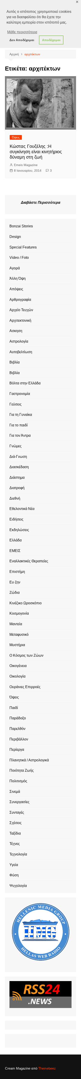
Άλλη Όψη (17, 278)
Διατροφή (17, 488)
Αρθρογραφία (20, 299)
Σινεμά (14, 791)
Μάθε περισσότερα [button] (22, 32)
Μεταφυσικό (19, 634)
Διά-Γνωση (18, 457)
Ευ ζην (14, 582)
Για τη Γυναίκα (20, 415)
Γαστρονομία (19, 394)
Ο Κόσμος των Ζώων (26, 655)
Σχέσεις (15, 823)
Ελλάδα (15, 540)
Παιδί (13, 708)
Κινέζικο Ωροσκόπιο (25, 603)
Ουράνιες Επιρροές (24, 687)
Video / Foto (19, 257)
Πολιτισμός (18, 781)
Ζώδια (14, 592)
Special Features (23, 247)
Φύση (14, 875)
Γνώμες (15, 446)
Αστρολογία (18, 341)
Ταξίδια (15, 833)
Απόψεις (16, 289)
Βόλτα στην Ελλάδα (24, 383)
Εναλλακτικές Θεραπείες (28, 561)
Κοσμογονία (19, 613)
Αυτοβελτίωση (20, 352)
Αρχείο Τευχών (21, 310)
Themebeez (47, 1068)
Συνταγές (16, 812)
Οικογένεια (18, 666)
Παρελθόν (17, 729)
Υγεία (13, 865)
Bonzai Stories (21, 226)
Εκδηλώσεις (19, 530)
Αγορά (14, 268)
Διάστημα (17, 477)
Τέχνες (14, 844)
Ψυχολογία (18, 886)
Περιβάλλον (18, 739)
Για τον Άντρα (20, 435)
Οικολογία (17, 676)
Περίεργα (16, 749)
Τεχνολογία (18, 854)
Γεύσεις (15, 404)
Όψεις (16, 137)
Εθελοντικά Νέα (21, 509)
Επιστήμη (17, 572)
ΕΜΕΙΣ (14, 551)
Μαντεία (15, 624)
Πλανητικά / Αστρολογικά (29, 760)
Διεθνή (14, 498)
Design (15, 237)
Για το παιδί (18, 425)
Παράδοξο (17, 718)
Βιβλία (14, 362)
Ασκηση (15, 331)
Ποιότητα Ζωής (21, 770)
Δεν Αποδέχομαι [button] (21, 40)
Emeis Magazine (26, 165)
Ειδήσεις (16, 519)
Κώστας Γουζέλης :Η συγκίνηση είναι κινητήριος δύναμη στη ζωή (36, 152)
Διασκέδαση (19, 467)
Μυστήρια (17, 645)
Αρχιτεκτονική (20, 320)
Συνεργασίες (19, 802)
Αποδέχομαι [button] (51, 40)
